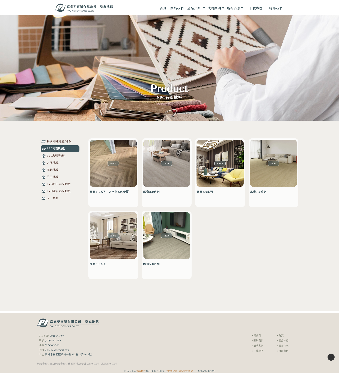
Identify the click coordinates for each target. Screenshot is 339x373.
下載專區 (258, 351)
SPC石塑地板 (56, 148)
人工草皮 (53, 198)
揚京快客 (141, 371)
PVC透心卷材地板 (59, 183)
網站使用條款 (186, 371)
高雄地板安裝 (58, 363)
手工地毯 (53, 176)
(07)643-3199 (53, 340)
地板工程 (93, 363)
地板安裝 (42, 363)
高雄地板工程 (109, 363)
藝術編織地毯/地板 (59, 141)
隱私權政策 (171, 371)
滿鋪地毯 (53, 169)
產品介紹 (284, 340)
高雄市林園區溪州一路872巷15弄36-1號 (68, 354)
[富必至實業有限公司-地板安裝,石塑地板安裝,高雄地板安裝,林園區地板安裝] (84, 8)
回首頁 (257, 335)
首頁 (281, 335)
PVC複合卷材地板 (59, 191)
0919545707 (57, 335)
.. (195, 371)
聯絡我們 (284, 351)
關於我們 (258, 340)
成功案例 (258, 345)
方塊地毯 (53, 162)
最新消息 (284, 345)
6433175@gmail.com (57, 350)
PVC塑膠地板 (56, 155)
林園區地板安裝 (77, 363)
